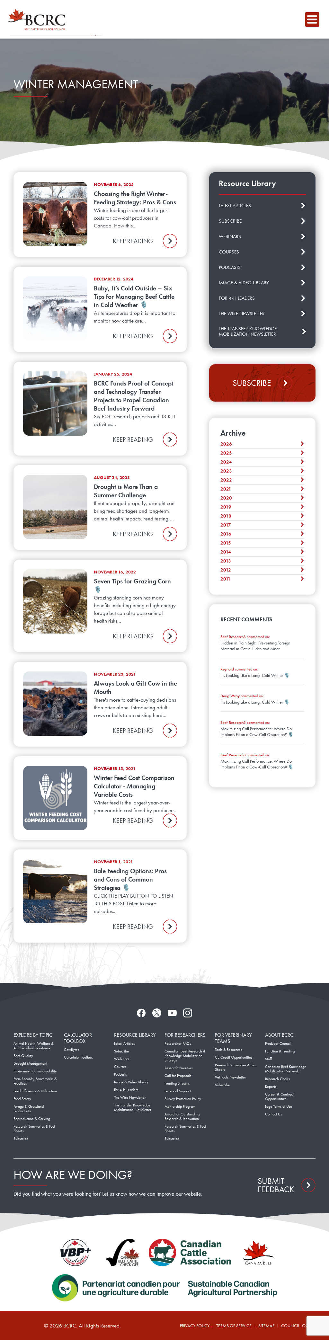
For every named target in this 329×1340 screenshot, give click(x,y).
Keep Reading (133, 241)
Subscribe (252, 382)
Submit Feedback (276, 1185)
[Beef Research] (38, 19)
